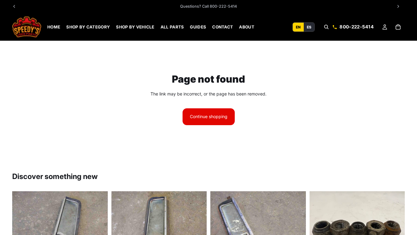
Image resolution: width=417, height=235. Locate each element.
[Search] (326, 27)
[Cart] (398, 27)
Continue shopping (208, 116)
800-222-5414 (356, 27)
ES (309, 26)
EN (298, 26)
